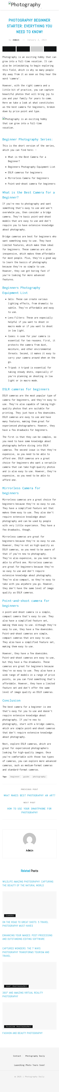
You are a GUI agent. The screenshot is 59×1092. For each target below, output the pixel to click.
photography (39, 777)
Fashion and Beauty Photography (22, 1033)
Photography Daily (35, 1056)
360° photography (16, 986)
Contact (17, 1056)
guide (26, 777)
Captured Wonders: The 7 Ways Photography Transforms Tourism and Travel (25, 952)
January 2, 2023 (37, 40)
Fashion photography (18, 1027)
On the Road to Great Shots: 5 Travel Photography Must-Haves (25, 923)
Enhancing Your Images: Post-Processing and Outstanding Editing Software (27, 937)
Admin (16, 40)
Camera (10, 916)
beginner (15, 777)
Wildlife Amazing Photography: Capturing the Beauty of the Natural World (27, 883)
